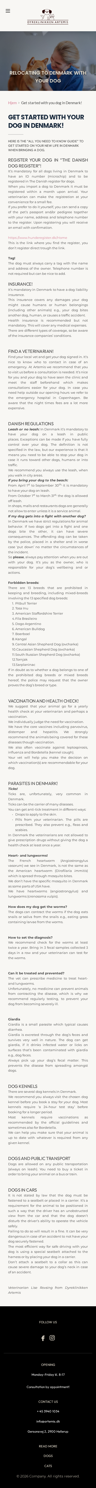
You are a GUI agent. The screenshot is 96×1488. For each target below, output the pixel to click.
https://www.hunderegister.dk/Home (37, 238)
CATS (48, 1466)
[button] (8, 11)
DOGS (48, 1456)
